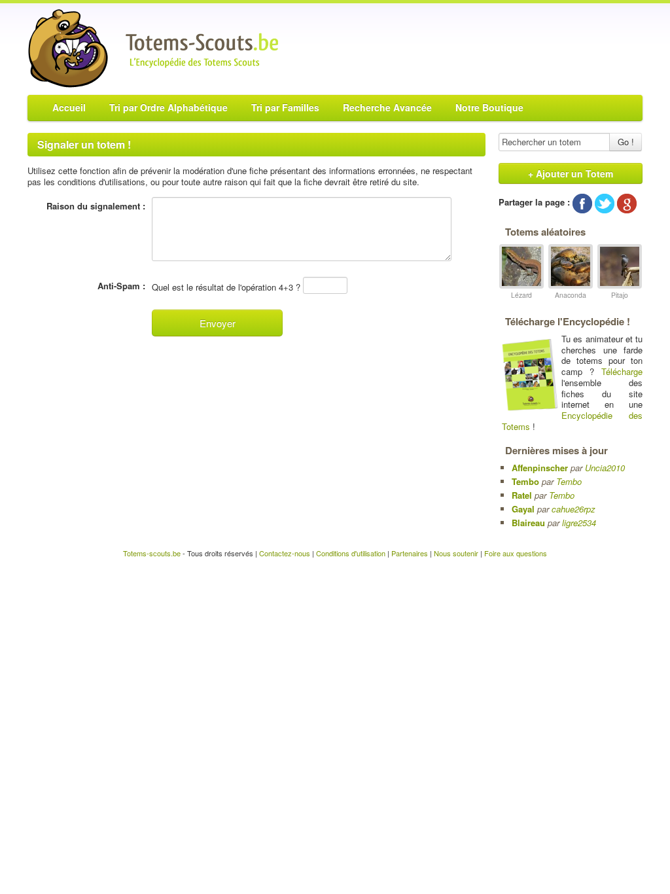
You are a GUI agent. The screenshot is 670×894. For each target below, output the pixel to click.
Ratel (522, 495)
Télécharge (622, 371)
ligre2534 (579, 522)
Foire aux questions (515, 553)
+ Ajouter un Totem (570, 173)
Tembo (525, 481)
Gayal (523, 509)
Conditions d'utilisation (350, 553)
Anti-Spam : (121, 286)
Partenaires (409, 553)
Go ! (626, 141)
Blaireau (528, 522)
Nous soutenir (456, 553)
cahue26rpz (573, 509)
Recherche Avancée (387, 107)
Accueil (69, 107)
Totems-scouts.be (152, 553)
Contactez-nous (284, 553)
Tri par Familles (285, 107)
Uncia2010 (605, 467)
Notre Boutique (489, 107)
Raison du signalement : (95, 206)
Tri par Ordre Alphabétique (168, 107)
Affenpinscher (540, 467)
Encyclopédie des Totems (572, 421)
